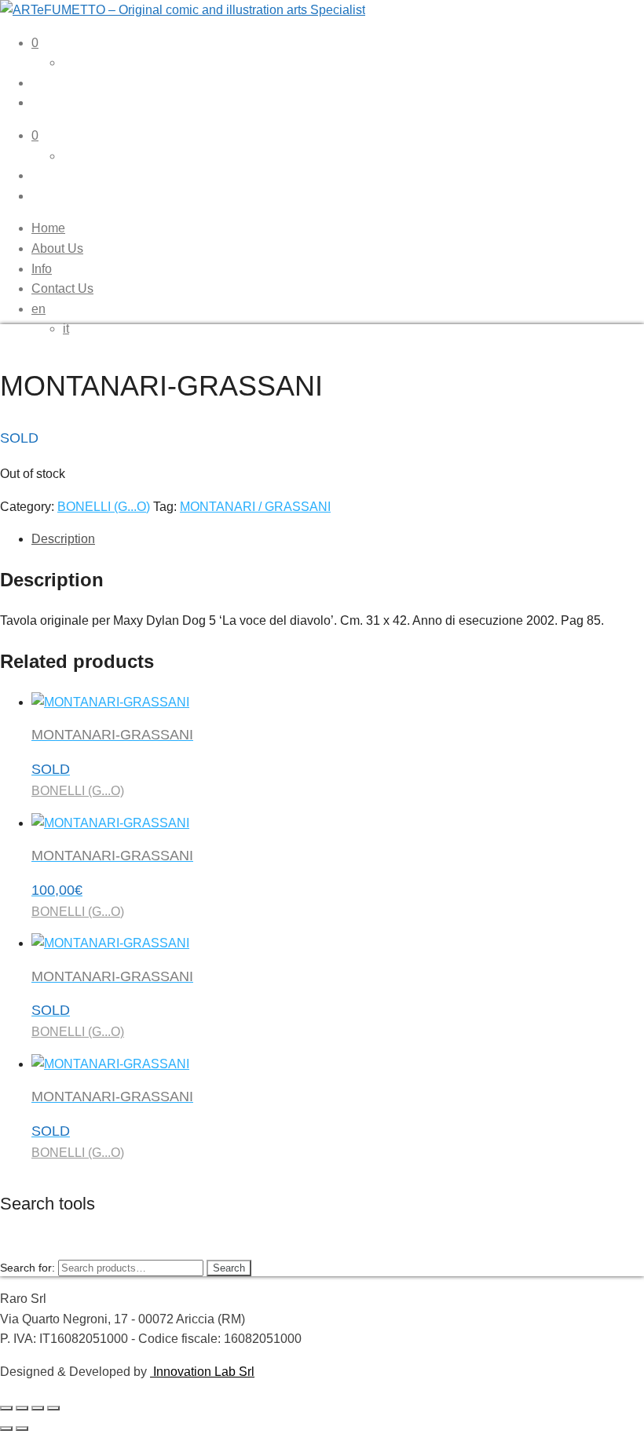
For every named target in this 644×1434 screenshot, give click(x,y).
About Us (57, 248)
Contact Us (62, 288)
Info (41, 268)
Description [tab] (63, 539)
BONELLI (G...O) (103, 506)
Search (229, 1268)
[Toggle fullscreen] (22, 1408)
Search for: (27, 1267)
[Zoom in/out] (6, 1408)
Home (48, 228)
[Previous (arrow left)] (6, 1428)
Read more (63, 1423)
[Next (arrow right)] (22, 1428)
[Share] (37, 1408)
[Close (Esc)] (53, 1408)
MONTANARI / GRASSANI (255, 506)
